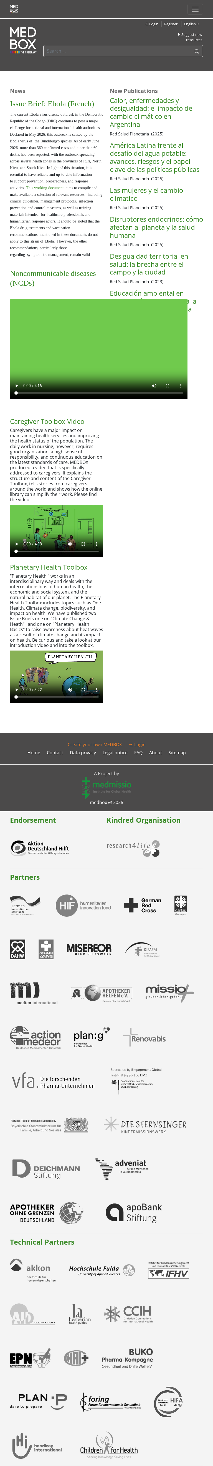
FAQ (138, 753)
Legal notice (115, 753)
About (155, 753)
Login (153, 23)
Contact (55, 753)
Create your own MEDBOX (95, 744)
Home (33, 753)
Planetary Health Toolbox (49, 567)
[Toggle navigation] (195, 9)
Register (171, 23)
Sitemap (177, 753)
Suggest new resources (191, 37)
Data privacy (83, 753)
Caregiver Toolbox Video (47, 421)
